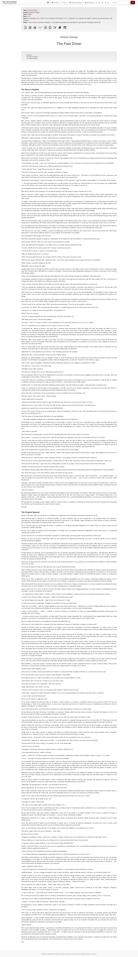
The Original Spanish (32, 58)
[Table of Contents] (48, 2)
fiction (30, 14)
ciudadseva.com (34, 18)
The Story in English (31, 56)
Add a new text (91, 954)
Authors (62, 954)
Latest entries (76, 954)
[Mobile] (96, 2)
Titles (57, 954)
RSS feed (51, 954)
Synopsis (29, 55)
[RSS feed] (99, 2)
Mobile (84, 954)
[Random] (102, 2)
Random (44, 954)
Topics (68, 954)
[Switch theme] (108, 2)
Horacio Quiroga (34, 12)
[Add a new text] (105, 2)
